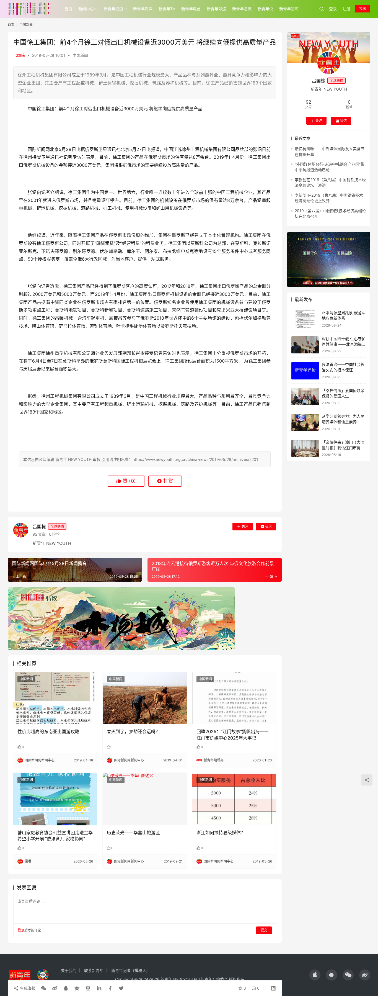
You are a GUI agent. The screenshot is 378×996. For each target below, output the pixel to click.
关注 (245, 526)
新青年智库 (289, 8)
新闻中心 (86, 8)
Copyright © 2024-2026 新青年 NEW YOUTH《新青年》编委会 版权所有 (179, 979)
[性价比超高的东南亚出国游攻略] (55, 698)
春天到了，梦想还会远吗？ (133, 731)
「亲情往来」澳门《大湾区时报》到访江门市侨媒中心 (343, 448)
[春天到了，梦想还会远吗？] (145, 698)
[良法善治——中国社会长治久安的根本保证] (305, 370)
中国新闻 (80, 55)
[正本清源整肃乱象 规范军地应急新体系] (305, 319)
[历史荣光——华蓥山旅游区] (145, 799)
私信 (268, 526)
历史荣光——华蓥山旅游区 (133, 832)
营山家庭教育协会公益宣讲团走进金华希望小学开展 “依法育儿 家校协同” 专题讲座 (55, 836)
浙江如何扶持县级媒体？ (220, 832)
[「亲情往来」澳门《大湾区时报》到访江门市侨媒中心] (305, 448)
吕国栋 (19, 55)
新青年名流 (242, 8)
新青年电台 (191, 8)
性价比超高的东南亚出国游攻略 (48, 731)
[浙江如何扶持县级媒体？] (234, 799)
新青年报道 (113, 8)
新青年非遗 (216, 8)
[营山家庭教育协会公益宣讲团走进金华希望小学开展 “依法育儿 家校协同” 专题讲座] (55, 799)
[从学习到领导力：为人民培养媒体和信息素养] (305, 422)
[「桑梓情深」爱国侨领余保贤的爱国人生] (305, 396)
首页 (68, 8)
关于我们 (68, 970)
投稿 (362, 9)
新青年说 (265, 8)
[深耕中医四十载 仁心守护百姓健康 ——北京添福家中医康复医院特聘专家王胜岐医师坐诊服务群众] (305, 345)
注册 (346, 8)
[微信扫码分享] (44, 988)
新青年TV (167, 8)
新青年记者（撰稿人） (130, 970)
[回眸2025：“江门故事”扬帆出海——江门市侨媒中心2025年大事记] (234, 698)
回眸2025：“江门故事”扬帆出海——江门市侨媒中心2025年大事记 (232, 734)
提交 (264, 930)
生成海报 (27, 988)
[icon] (314, 974)
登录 (333, 8)
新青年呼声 (142, 8)
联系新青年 (93, 970)
